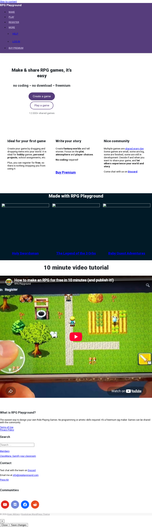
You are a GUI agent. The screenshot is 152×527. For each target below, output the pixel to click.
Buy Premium (66, 172)
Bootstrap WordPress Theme (35, 514)
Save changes (19, 525)
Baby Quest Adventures (126, 253)
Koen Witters (13, 514)
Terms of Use (6, 427)
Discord (32, 470)
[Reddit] (35, 505)
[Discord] (15, 505)
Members (4, 451)
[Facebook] (25, 505)
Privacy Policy (7, 430)
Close (4, 525)
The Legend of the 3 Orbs (76, 253)
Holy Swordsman (25, 253)
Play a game (41, 105)
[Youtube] (5, 505)
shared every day (134, 148)
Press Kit (4, 480)
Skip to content (8, 1)
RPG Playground (11, 5)
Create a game (42, 96)
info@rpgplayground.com (26, 475)
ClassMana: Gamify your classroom (18, 456)
